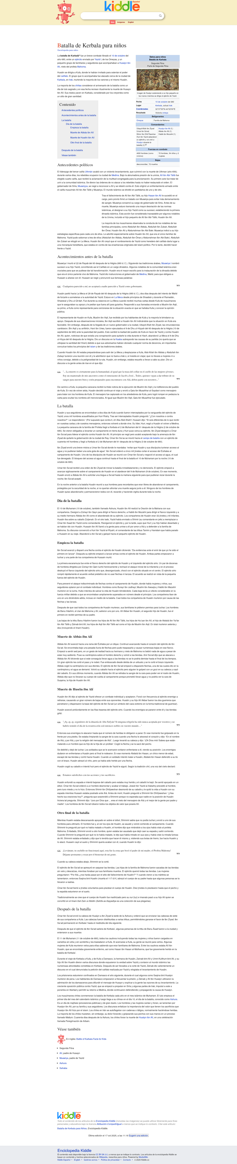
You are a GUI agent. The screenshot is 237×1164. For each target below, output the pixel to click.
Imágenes (121, 22)
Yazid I (98, 59)
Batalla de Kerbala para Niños (72, 1128)
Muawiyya (83, 186)
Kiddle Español (63, 1159)
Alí (61, 1053)
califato (64, 75)
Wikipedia (103, 1157)
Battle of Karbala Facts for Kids (91, 1038)
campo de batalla (151, 438)
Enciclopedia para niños (68, 50)
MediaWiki (143, 1157)
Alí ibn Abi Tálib (167, 175)
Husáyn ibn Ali (164, 128)
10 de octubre (161, 101)
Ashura (173, 999)
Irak (170, 105)
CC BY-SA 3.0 (102, 1154)
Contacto (127, 1159)
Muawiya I (166, 263)
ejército (78, 59)
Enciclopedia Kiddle (105, 1121)
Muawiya (64, 1058)
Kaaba (119, 339)
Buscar (160, 16)
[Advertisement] (118, 32)
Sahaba (63, 1068)
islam (92, 346)
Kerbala (158, 105)
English (131, 22)
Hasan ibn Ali (154, 195)
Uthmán (89, 171)
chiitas (78, 85)
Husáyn (140, 142)
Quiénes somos (90, 1159)
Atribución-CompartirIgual (109, 1124)
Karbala (61, 79)
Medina (115, 175)
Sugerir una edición (138, 1135)
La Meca (118, 297)
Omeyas (140, 120)
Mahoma (81, 66)
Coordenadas (142, 109)
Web (112, 22)
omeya (165, 112)
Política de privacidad (110, 1159)
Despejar (154, 15)
